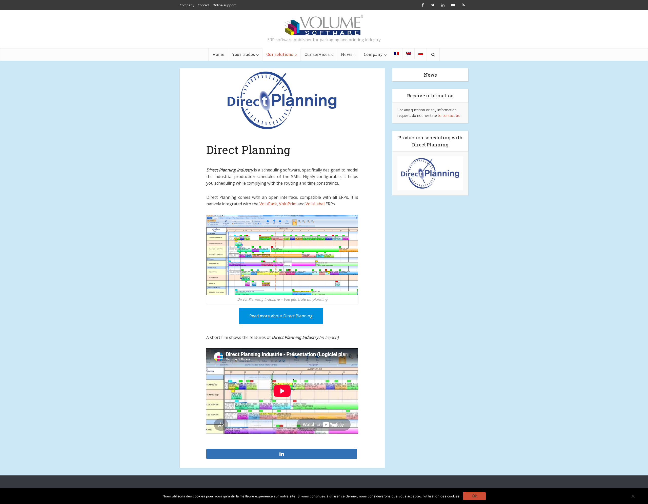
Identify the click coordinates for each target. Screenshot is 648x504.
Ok (474, 496)
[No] (632, 496)
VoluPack (268, 204)
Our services (317, 54)
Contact (203, 5)
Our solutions (279, 54)
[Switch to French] (396, 53)
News (346, 54)
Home (218, 54)
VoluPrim (287, 204)
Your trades (243, 54)
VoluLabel (315, 204)
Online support (224, 5)
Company (187, 5)
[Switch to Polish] (421, 53)
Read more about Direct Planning (281, 316)
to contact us (449, 115)
